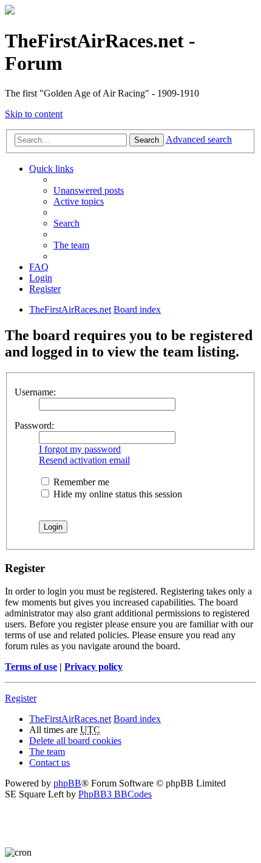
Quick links (51, 168)
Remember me (80, 482)
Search (146, 140)
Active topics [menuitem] (78, 201)
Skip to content (34, 114)
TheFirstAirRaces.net (70, 719)
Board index (137, 719)
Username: (35, 392)
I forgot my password (80, 449)
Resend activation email (84, 460)
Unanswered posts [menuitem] (88, 190)
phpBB (67, 783)
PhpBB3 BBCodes (115, 794)
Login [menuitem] (40, 278)
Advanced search (199, 139)
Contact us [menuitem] (49, 762)
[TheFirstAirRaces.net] (10, 11)
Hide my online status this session (116, 494)
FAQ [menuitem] (39, 267)
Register (20, 698)
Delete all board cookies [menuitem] (75, 740)
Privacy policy (93, 666)
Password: (34, 425)
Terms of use (31, 666)
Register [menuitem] (45, 289)
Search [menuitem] (66, 223)
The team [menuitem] (71, 245)
